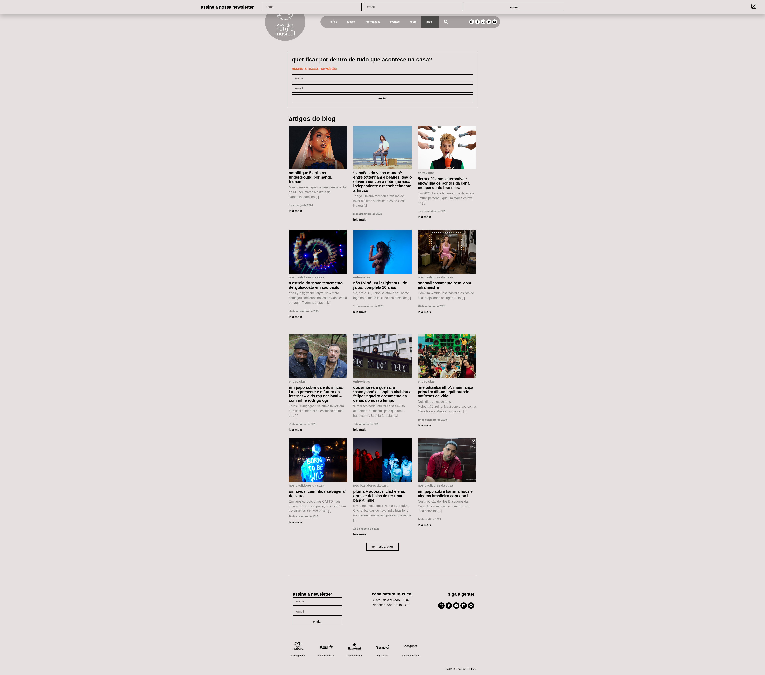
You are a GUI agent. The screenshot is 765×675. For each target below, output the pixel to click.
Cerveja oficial (354, 655)
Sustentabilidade (411, 655)
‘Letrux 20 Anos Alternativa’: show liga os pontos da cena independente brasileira (444, 183)
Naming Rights (298, 655)
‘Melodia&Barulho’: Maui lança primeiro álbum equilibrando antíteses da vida (445, 391)
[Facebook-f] (477, 21)
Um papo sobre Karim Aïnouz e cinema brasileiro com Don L (445, 493)
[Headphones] (483, 21)
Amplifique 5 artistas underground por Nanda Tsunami (310, 177)
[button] (445, 22)
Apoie (413, 21)
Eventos (395, 21)
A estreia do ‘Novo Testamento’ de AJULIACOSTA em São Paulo (316, 285)
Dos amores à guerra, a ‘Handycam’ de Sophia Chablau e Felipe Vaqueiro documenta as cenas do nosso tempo (382, 394)
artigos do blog (312, 118)
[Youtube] (494, 21)
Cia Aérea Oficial (326, 655)
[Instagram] (471, 21)
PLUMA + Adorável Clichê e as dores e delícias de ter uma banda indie (379, 495)
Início (333, 21)
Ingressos (382, 655)
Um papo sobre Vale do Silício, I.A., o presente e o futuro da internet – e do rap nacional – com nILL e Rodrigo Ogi (316, 394)
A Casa (351, 21)
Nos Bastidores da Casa (306, 277)
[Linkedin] (488, 21)
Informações (372, 21)
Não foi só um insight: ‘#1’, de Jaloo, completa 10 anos (380, 285)
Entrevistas (426, 173)
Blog (429, 21)
